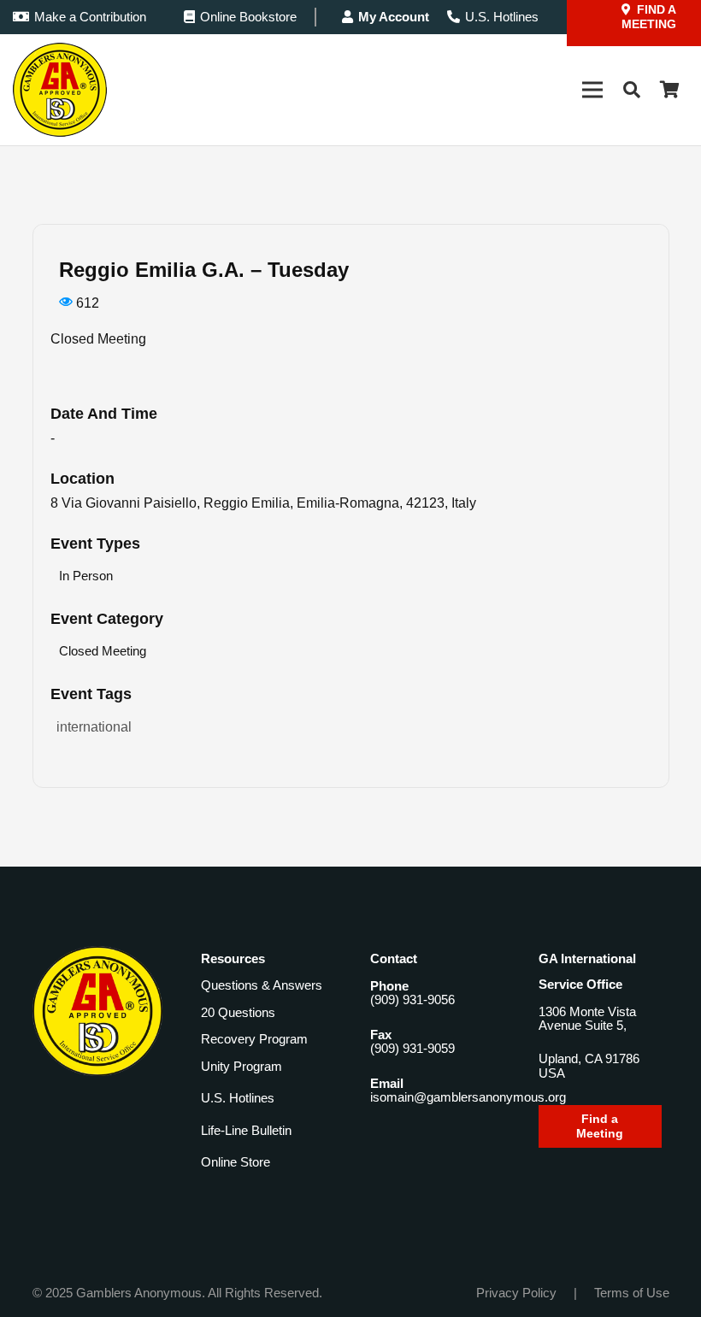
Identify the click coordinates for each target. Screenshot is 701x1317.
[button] (632, 90)
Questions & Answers (261, 985)
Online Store (235, 1162)
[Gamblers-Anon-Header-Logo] (60, 90)
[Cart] (669, 89)
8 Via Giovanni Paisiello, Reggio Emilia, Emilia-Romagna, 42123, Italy (263, 503)
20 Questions (238, 1012)
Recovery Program (254, 1039)
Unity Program (241, 1066)
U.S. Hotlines (237, 1098)
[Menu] (592, 89)
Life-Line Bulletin (246, 1130)
